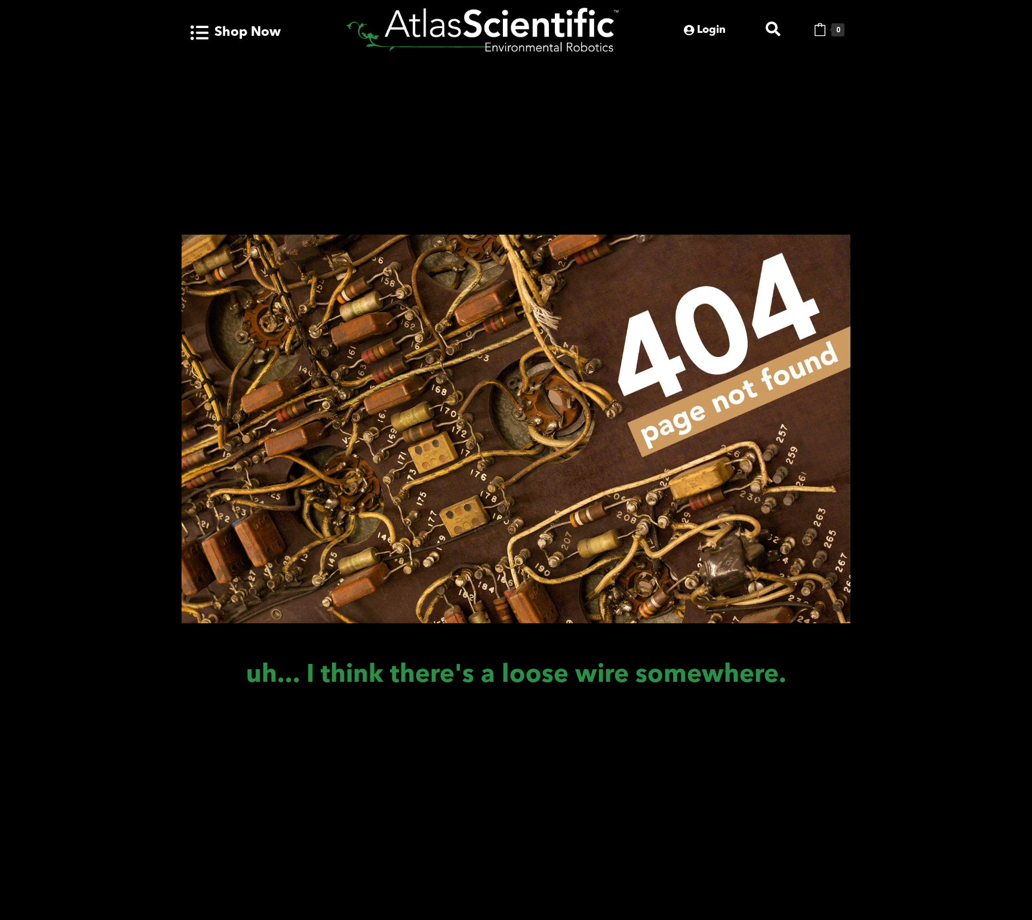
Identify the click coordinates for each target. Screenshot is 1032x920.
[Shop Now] (199, 33)
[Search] (773, 29)
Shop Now (247, 32)
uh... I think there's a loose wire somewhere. (516, 675)
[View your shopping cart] (820, 29)
